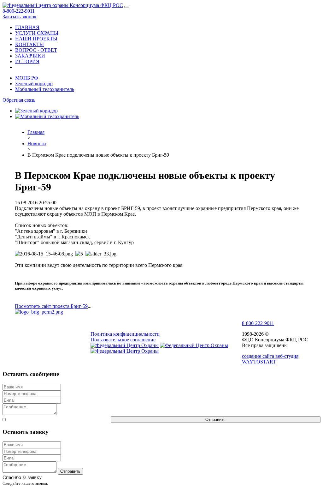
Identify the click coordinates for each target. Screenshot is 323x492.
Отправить (215, 419)
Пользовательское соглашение (123, 339)
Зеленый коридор (34, 83)
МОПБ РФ (26, 78)
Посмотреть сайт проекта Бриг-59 (51, 306)
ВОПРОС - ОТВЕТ (36, 50)
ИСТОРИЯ (27, 61)
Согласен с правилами (58, 419)
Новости (36, 143)
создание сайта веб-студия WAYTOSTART (270, 358)
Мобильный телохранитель (44, 89)
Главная (35, 132)
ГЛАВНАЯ (27, 27)
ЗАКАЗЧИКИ (30, 55)
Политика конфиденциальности (125, 334)
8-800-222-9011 (19, 11)
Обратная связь (19, 100)
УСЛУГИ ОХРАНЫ (36, 33)
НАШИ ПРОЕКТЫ (36, 38)
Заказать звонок (20, 16)
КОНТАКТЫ (29, 44)
